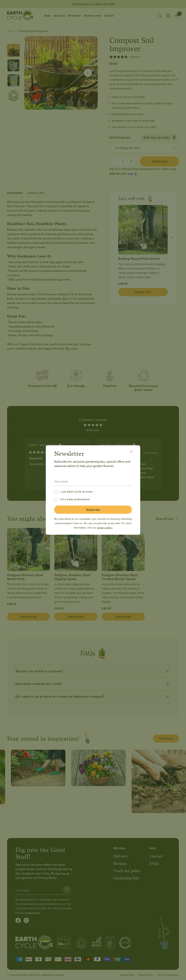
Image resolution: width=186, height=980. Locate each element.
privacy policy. (105, 527)
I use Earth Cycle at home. (76, 492)
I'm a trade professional (75, 499)
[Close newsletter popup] (133, 452)
